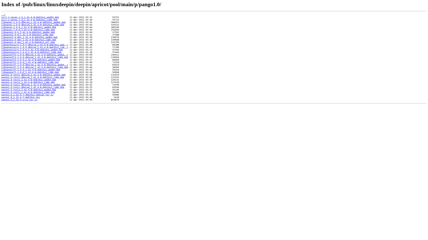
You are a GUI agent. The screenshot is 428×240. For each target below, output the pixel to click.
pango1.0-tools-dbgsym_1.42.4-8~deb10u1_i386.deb (32, 87)
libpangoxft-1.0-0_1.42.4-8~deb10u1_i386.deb (30, 72)
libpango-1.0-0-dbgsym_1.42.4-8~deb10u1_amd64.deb (33, 22)
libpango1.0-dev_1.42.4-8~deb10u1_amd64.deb (29, 37)
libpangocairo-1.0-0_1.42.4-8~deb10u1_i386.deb (31, 52)
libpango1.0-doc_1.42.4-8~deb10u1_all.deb (28, 42)
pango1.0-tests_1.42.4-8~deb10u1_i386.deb (28, 82)
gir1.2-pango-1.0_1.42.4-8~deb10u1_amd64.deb (30, 17)
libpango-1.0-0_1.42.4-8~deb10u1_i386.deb (28, 29)
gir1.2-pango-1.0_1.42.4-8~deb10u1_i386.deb (29, 19)
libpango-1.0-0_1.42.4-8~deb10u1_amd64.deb (28, 27)
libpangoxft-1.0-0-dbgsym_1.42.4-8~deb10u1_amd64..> (34, 65)
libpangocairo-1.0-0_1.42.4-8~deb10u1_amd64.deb (32, 49)
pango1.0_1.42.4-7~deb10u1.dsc (20, 97)
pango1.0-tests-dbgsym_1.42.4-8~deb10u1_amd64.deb (33, 75)
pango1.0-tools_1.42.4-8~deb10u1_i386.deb (28, 92)
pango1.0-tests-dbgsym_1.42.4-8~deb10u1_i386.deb (32, 77)
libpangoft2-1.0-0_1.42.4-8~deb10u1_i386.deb (30, 62)
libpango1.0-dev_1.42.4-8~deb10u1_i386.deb (28, 39)
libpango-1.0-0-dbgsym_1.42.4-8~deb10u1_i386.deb (32, 25)
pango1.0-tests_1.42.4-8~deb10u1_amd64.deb (28, 79)
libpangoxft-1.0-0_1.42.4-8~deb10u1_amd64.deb (30, 69)
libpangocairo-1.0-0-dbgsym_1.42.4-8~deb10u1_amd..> (34, 45)
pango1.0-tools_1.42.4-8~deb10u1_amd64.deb (28, 89)
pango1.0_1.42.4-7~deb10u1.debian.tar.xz (27, 95)
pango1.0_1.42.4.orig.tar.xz (19, 99)
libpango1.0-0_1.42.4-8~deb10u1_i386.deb (27, 35)
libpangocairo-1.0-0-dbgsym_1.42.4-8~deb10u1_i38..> (34, 47)
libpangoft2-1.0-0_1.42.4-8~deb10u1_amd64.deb (30, 59)
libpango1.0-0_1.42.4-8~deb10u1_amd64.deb (28, 32)
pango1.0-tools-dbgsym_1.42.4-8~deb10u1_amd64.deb (33, 85)
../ (3, 15)
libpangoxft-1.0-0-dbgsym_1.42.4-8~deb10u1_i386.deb (34, 67)
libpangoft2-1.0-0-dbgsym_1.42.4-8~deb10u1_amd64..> (34, 55)
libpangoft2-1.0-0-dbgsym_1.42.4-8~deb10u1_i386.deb (34, 57)
